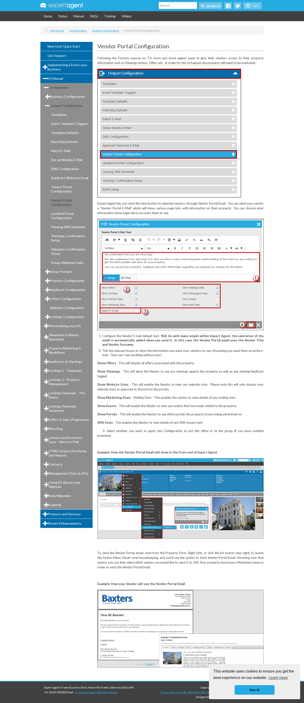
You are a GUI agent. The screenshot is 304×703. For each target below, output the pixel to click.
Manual (79, 16)
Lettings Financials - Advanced (63, 408)
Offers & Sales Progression (69, 420)
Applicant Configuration (68, 290)
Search (213, 6)
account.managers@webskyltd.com (95, 692)
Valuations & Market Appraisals (64, 337)
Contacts (56, 464)
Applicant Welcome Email (69, 178)
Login (255, 5)
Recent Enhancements (64, 523)
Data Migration (60, 496)
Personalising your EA (65, 326)
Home (48, 16)
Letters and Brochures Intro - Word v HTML (65, 440)
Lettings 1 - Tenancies (65, 371)
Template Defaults (65, 133)
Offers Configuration (65, 299)
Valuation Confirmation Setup (68, 251)
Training (109, 16)
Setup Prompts (61, 272)
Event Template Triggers (69, 124)
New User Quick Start (64, 46)
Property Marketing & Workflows (65, 350)
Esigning (55, 505)
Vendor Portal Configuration (61, 202)
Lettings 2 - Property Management (64, 382)
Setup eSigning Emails (67, 263)
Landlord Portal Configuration (62, 215)
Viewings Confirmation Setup (68, 238)
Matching (56, 429)
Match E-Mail (60, 151)
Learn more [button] (278, 678)
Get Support (57, 56)
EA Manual (55, 78)
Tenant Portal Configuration (61, 189)
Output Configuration (66, 105)
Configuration (59, 87)
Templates (59, 115)
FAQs (94, 16)
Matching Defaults (65, 142)
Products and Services (64, 514)
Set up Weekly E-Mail (66, 160)
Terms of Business (172, 692)
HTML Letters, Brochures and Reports (68, 453)
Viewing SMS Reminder (68, 227)
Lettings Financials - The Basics (67, 395)
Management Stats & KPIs (68, 473)
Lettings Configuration (67, 317)
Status (62, 16)
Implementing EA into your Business (67, 67)
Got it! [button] (255, 690)
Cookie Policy (193, 692)
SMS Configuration (65, 169)
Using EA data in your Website (64, 484)
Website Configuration (67, 308)
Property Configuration (67, 281)
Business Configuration (67, 96)
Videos (127, 16)
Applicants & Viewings (65, 361)
